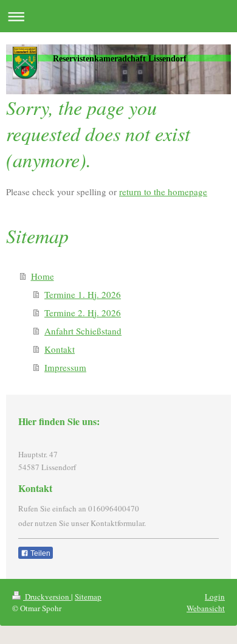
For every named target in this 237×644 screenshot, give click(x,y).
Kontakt (59, 349)
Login (215, 596)
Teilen (39, 553)
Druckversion (47, 596)
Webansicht (206, 608)
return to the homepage (163, 191)
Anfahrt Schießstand (83, 331)
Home (42, 276)
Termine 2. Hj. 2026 (82, 312)
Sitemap (88, 596)
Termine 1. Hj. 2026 (82, 294)
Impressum (65, 367)
